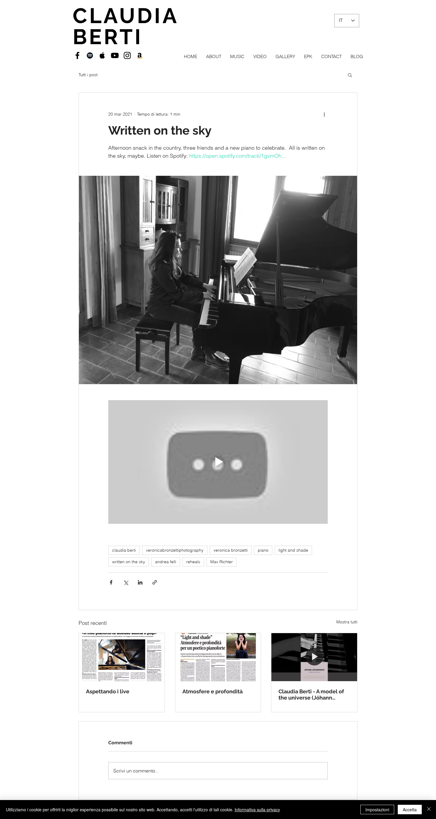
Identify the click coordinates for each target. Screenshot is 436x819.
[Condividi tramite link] (154, 582)
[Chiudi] (428, 809)
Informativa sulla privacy (257, 809)
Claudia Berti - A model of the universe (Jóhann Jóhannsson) (311, 694)
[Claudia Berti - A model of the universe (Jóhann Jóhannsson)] (314, 657)
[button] (350, 74)
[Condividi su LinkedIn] (140, 582)
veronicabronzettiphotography (174, 550)
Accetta (410, 809)
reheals (193, 561)
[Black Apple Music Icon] (102, 55)
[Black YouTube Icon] (115, 55)
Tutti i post (88, 74)
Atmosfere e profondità (212, 691)
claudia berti (124, 550)
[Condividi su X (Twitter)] (125, 582)
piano (263, 550)
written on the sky (128, 561)
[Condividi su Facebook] (111, 582)
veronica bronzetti (231, 550)
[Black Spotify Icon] (90, 55)
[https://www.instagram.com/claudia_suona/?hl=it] (127, 55)
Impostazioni (377, 809)
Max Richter (221, 561)
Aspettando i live (107, 691)
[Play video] (218, 461)
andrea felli (165, 561)
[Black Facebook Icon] (77, 55)
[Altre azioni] (324, 114)
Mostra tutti (346, 622)
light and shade (293, 550)
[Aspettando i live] (122, 657)
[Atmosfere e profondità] (218, 657)
